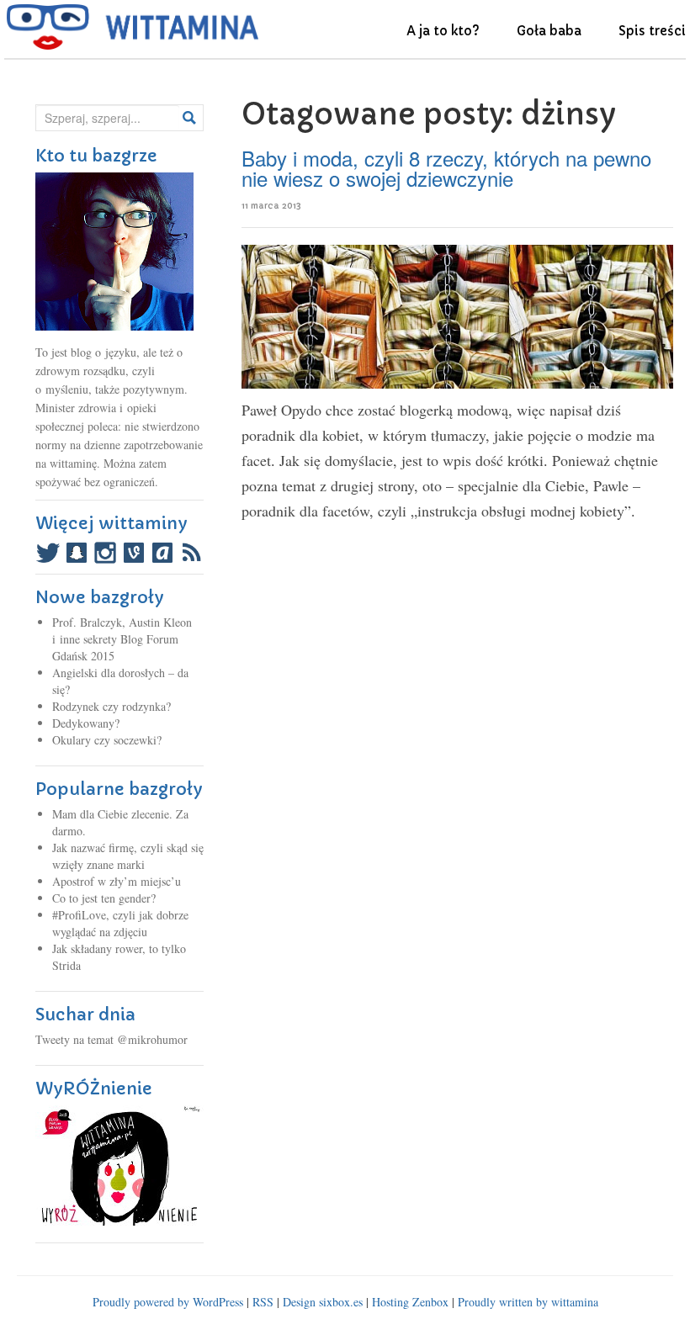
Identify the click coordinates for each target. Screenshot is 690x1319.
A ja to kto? (443, 31)
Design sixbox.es (323, 1302)
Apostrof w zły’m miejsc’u (116, 881)
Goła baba (549, 31)
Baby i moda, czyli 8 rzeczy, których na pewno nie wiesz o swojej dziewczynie (446, 168)
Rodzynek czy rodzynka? (111, 706)
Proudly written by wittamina (528, 1302)
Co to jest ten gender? (104, 898)
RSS (262, 1302)
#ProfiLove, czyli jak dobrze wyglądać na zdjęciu (120, 923)
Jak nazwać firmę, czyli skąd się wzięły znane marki (128, 856)
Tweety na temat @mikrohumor (111, 1039)
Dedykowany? (85, 723)
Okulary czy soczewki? (107, 740)
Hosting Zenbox (410, 1302)
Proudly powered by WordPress (168, 1302)
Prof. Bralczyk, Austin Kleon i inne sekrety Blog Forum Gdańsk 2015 (122, 639)
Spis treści (652, 31)
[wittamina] (132, 27)
